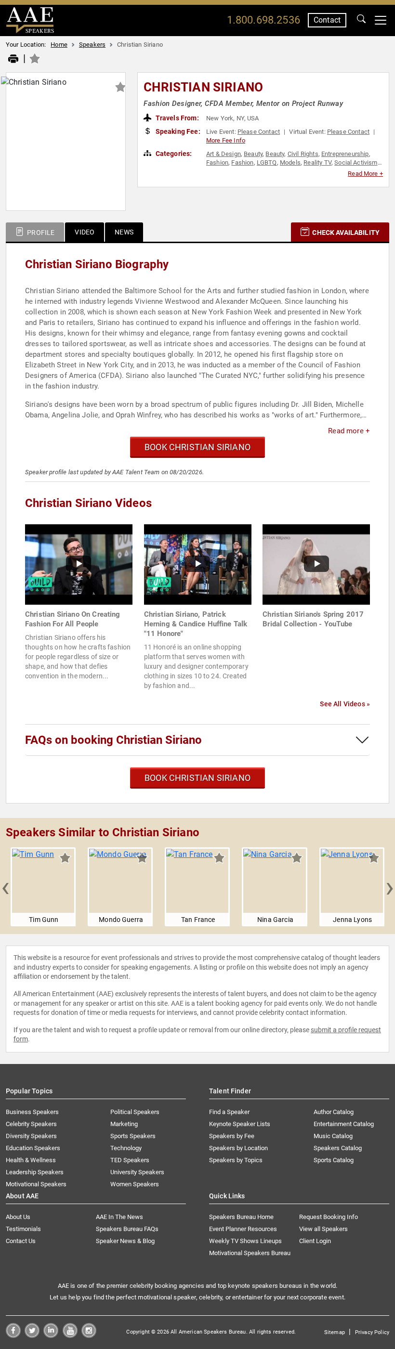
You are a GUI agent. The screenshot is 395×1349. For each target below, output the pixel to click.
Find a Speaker (229, 1112)
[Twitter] (32, 1335)
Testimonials (23, 1228)
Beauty (253, 153)
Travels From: (176, 118)
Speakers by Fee (231, 1136)
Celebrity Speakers (31, 1124)
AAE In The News (119, 1216)
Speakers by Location (238, 1148)
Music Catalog (333, 1136)
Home (59, 44)
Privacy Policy (372, 1332)
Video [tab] (84, 232)
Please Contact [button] (258, 131)
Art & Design (223, 153)
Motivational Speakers (36, 1184)
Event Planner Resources (243, 1228)
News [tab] (124, 232)
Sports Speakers (133, 1136)
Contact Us (21, 1241)
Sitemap (334, 1332)
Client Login (315, 1241)
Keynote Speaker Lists (239, 1124)
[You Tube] (70, 1335)
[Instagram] (88, 1335)
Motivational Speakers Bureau (249, 1253)
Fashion (217, 162)
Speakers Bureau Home (241, 1216)
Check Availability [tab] (345, 232)
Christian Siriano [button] (203, 87)
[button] (5, 886)
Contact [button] (327, 20)
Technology (126, 1148)
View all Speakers (323, 1228)
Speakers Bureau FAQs (127, 1228)
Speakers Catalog (338, 1148)
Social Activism (355, 162)
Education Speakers (33, 1148)
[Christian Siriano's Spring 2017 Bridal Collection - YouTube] (316, 564)
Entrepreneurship (345, 153)
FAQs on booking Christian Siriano (113, 740)
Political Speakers (134, 1112)
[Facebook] (13, 1335)
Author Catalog (334, 1112)
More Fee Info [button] (225, 140)
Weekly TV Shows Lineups (245, 1241)
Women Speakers (134, 1184)
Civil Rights (303, 153)
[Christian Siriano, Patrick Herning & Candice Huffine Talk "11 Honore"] (197, 564)
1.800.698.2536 (263, 20)
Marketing (124, 1124)
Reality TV (317, 162)
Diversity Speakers (31, 1136)
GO (361, 20)
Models (290, 162)
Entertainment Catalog (344, 1124)
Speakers (92, 44)
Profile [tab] (40, 232)
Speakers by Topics (236, 1160)
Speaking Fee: (177, 131)
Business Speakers (32, 1112)
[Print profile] (13, 59)
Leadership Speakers (35, 1172)
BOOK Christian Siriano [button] (197, 447)
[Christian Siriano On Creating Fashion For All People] (78, 564)
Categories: (173, 153)
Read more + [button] (349, 431)
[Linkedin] (50, 1335)
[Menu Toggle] (380, 20)
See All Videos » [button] (345, 704)
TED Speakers (129, 1160)
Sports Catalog (334, 1160)
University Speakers (137, 1172)
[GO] (361, 20)
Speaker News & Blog (125, 1241)
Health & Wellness (31, 1160)
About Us (18, 1216)
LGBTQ (267, 162)
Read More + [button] (365, 173)
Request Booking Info (328, 1216)
